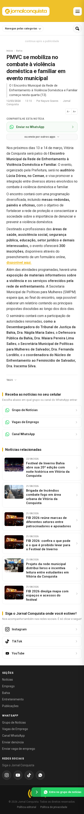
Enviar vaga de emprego (18, 748)
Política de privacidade (53, 807)
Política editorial (26, 807)
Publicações (10, 706)
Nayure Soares (50, 100)
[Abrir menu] (77, 11)
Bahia (6, 693)
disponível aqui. (18, 263)
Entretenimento (13, 699)
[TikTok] (29, 775)
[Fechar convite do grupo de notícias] (36, 792)
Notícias (7, 679)
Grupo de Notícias (14, 722)
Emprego (8, 686)
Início (9, 50)
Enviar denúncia (13, 742)
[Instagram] (6, 775)
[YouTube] (17, 775)
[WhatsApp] (40, 775)
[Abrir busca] (77, 28)
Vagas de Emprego (15, 729)
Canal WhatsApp (13, 735)
